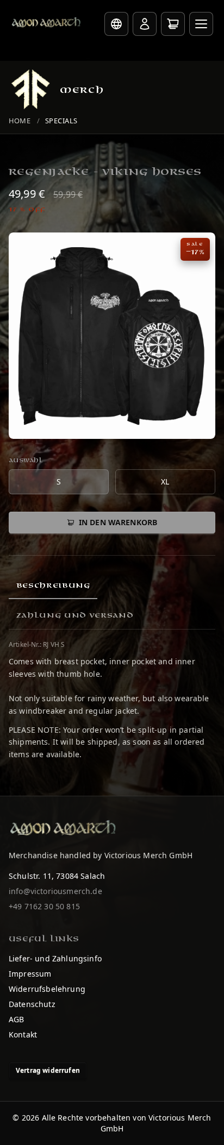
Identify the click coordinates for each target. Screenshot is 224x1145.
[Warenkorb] (173, 24)
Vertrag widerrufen (48, 1070)
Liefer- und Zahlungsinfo (55, 958)
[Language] (116, 24)
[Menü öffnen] (201, 24)
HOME (19, 120)
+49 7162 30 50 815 (44, 906)
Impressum (30, 973)
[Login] (145, 24)
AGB (16, 1019)
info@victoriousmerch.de (55, 891)
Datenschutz (32, 1004)
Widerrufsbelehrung (47, 989)
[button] (112, 335)
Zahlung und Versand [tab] (75, 615)
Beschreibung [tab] (53, 585)
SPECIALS (61, 120)
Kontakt (23, 1034)
